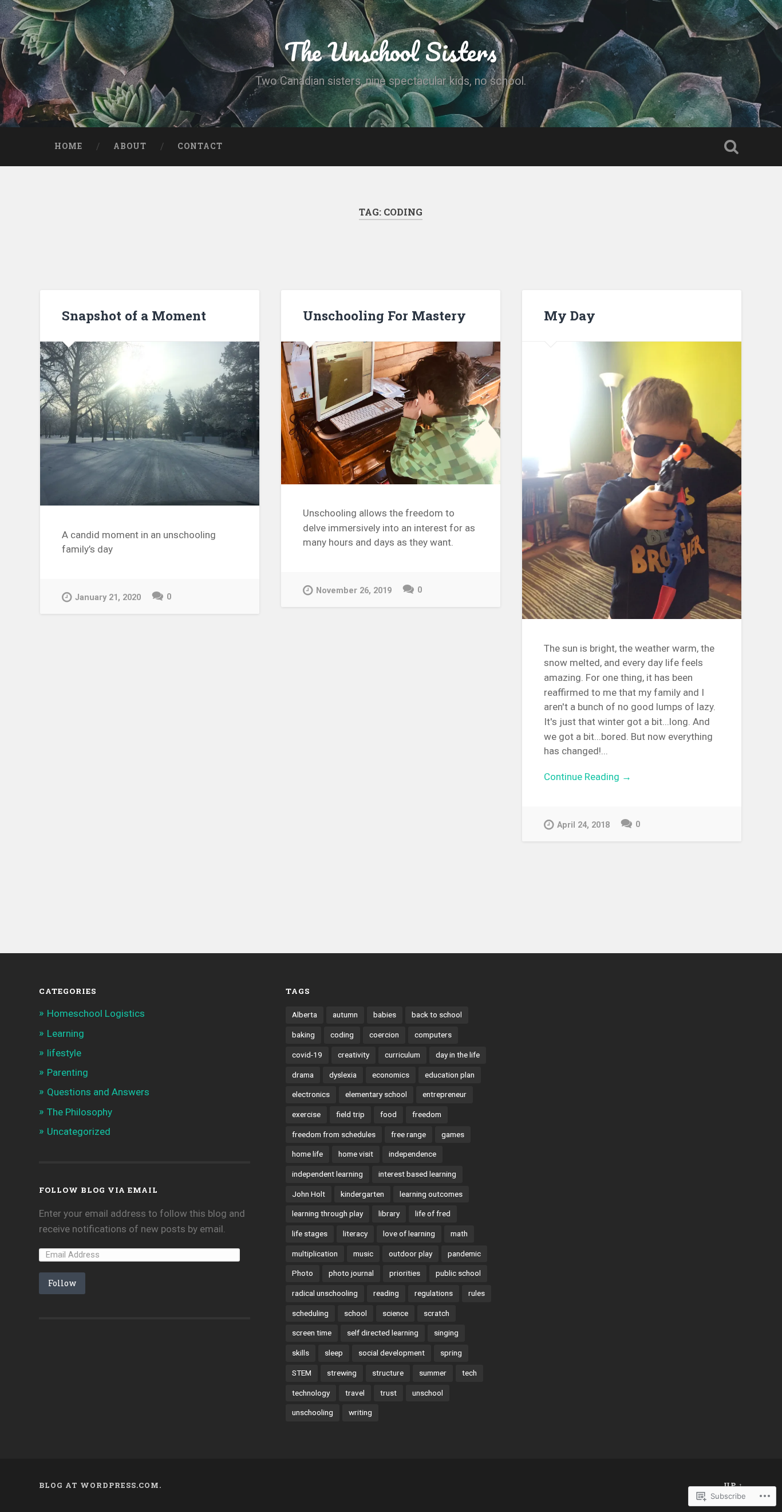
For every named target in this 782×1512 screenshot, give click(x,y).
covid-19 (307, 1054)
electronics (311, 1094)
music (363, 1253)
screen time (311, 1332)
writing (360, 1412)
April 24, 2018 (583, 825)
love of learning (409, 1233)
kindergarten (362, 1193)
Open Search (731, 146)
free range (408, 1134)
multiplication (315, 1253)
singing (446, 1332)
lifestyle (64, 1053)
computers (433, 1034)
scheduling (310, 1313)
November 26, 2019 (354, 591)
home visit (355, 1153)
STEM (301, 1372)
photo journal (351, 1273)
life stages (309, 1233)
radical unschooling (325, 1293)
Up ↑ (733, 1485)
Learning (65, 1033)
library (389, 1213)
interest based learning (417, 1173)
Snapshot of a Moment (134, 315)
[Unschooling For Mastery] (390, 413)
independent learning (327, 1173)
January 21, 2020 (108, 597)
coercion (384, 1034)
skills (300, 1352)
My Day (569, 315)
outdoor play (410, 1253)
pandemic (464, 1253)
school (355, 1313)
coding (342, 1034)
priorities (404, 1273)
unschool (427, 1392)
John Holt (308, 1193)
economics (390, 1074)
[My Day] (631, 481)
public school (458, 1273)
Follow (62, 1283)
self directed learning (382, 1332)
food (388, 1114)
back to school (437, 1014)
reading (386, 1293)
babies (384, 1014)
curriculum (402, 1054)
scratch (436, 1313)
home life (307, 1153)
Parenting (67, 1072)
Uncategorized (78, 1131)
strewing (342, 1372)
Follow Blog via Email (98, 1190)
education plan (450, 1074)
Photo (302, 1273)
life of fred (433, 1213)
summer (433, 1372)
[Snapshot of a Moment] (149, 424)
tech (469, 1372)
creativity (353, 1054)
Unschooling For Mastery (384, 315)
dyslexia (343, 1074)
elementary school (376, 1094)
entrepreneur (444, 1094)
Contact (200, 146)
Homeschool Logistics (96, 1013)
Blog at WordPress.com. (100, 1485)
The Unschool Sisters (391, 51)
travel (355, 1392)
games (452, 1134)
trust (388, 1392)
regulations (433, 1293)
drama (303, 1074)
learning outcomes (431, 1193)
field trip (350, 1114)
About (130, 146)
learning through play (327, 1213)
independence (412, 1153)
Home (68, 146)
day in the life (458, 1054)
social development (391, 1352)
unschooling (312, 1412)
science (395, 1313)
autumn (345, 1014)
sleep (334, 1352)
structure (388, 1372)
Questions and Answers (98, 1092)
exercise (306, 1114)
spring (451, 1352)
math (459, 1233)
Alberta (304, 1014)
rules (476, 1293)
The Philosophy (79, 1112)
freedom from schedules (334, 1134)
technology (311, 1392)
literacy (355, 1233)
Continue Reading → (587, 776)
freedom (426, 1114)
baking (303, 1034)
